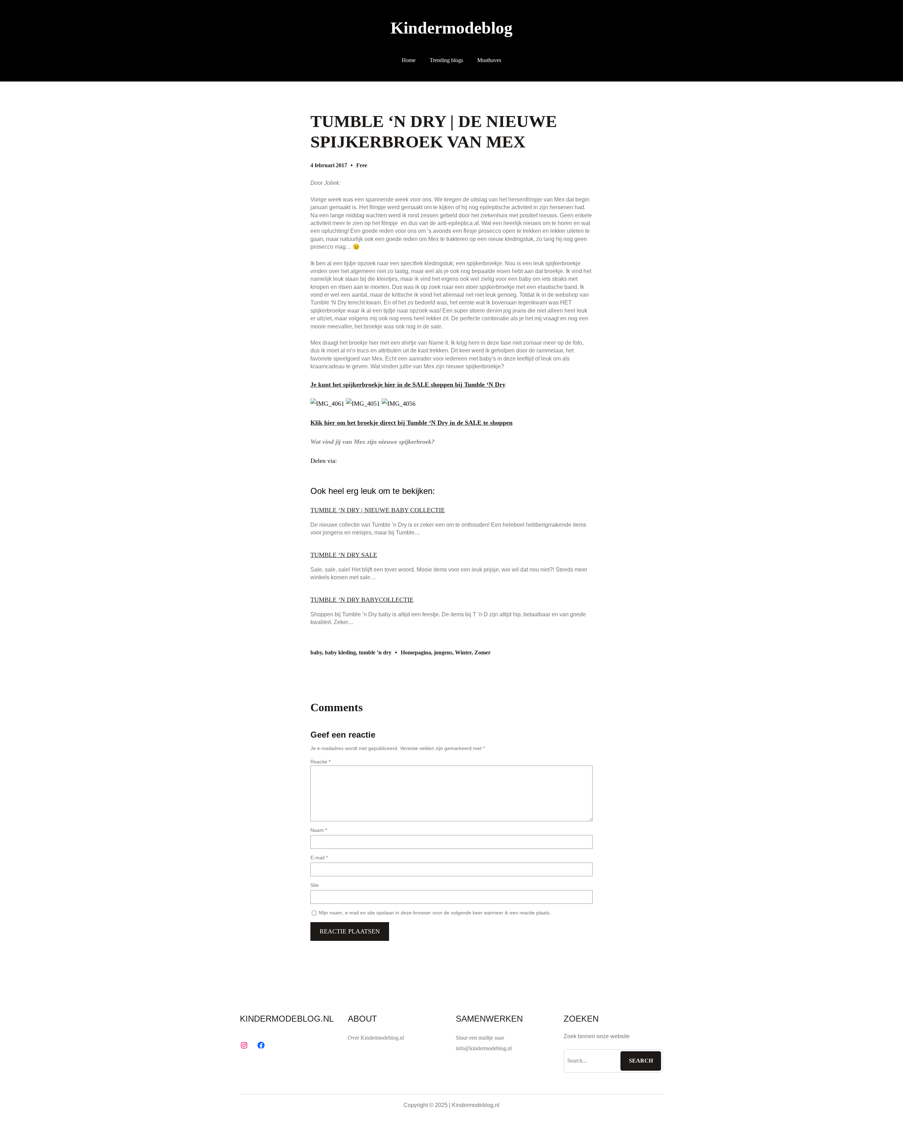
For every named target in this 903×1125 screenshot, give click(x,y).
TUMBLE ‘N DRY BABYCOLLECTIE (361, 599)
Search (641, 1061)
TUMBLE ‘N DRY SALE (343, 554)
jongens (443, 652)
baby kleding (340, 652)
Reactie (320, 761)
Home (409, 60)
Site (314, 885)
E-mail (319, 857)
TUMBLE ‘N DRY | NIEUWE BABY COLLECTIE (377, 510)
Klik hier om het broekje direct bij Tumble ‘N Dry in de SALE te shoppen (411, 422)
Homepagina (416, 652)
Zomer (482, 652)
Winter (463, 652)
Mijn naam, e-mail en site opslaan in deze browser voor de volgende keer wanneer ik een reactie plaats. (435, 912)
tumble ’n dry (375, 652)
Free (361, 165)
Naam (318, 830)
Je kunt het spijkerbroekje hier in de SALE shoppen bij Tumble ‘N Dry (407, 384)
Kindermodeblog (451, 27)
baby (316, 652)
